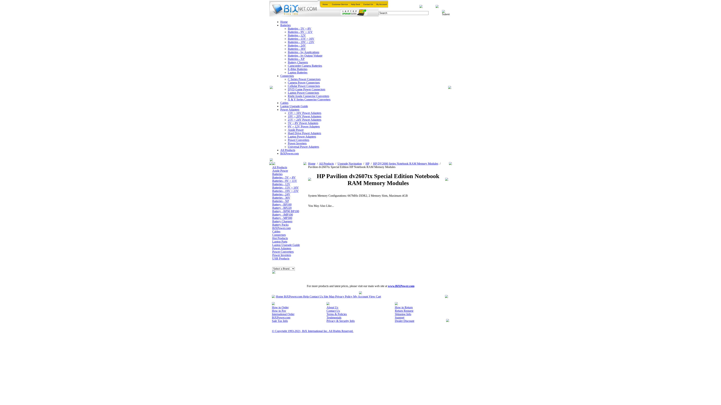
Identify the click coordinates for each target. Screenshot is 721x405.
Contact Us (316, 296)
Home (284, 21)
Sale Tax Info (280, 320)
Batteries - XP (296, 59)
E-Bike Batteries (297, 69)
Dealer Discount (404, 320)
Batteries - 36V (297, 48)
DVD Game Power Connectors (306, 89)
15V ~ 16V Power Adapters (304, 113)
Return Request (404, 310)
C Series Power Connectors (304, 79)
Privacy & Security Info (341, 320)
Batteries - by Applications (303, 52)
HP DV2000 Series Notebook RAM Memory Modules (405, 163)
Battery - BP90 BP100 (285, 211)
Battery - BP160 (282, 204)
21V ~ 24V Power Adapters (304, 119)
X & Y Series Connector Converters (309, 99)
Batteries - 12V (297, 35)
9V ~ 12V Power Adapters (304, 126)
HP (367, 163)
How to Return (404, 307)
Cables (284, 102)
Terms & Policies (337, 314)
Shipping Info (403, 314)
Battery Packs (280, 224)
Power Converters (298, 140)
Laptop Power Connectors (303, 92)
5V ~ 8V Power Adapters (303, 123)
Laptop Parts (279, 241)
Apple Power (296, 129)
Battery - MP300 (282, 218)
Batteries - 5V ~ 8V (299, 28)
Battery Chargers (298, 62)
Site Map (329, 296)
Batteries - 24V (297, 45)
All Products (287, 150)
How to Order (280, 307)
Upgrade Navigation (350, 163)
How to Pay (279, 310)
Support (399, 317)
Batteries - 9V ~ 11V (300, 32)
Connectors (287, 75)
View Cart (375, 296)
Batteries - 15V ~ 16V (301, 38)
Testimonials (334, 317)
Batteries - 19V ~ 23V (301, 42)
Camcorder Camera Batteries (305, 65)
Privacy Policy (343, 296)
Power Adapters (289, 109)
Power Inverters (297, 143)
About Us (332, 307)
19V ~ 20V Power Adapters (304, 116)
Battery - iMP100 (282, 214)
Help (306, 296)
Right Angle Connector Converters (308, 96)
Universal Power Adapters (303, 146)
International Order (283, 314)
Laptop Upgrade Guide (294, 106)
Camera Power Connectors (304, 82)
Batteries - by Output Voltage (305, 55)
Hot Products (280, 238)
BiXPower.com (289, 153)
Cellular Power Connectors (304, 86)
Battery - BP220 (282, 207)
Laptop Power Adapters (302, 136)
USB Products (280, 258)
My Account (360, 296)
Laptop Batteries (297, 72)
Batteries (285, 25)
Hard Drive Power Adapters (304, 133)
